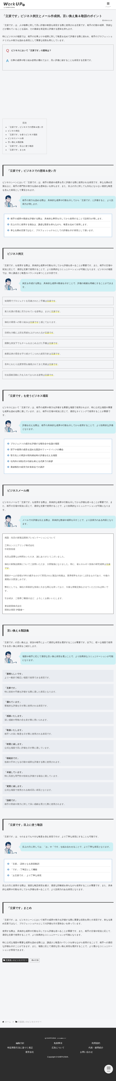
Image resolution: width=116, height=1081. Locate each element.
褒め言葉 (35, 960)
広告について (58, 1047)
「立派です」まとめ (17, 150)
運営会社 (29, 1052)
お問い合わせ (86, 1052)
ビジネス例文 (14, 131)
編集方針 (20, 1043)
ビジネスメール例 (16, 138)
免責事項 (58, 1043)
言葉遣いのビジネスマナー (16, 960)
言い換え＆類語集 (16, 142)
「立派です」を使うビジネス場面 (22, 135)
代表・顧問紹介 (96, 1047)
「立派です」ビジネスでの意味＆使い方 (25, 127)
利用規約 (96, 1043)
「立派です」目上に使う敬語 (20, 146)
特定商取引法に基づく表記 (20, 1047)
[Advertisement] (58, 94)
